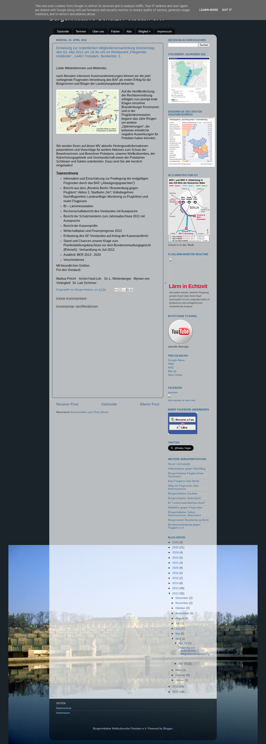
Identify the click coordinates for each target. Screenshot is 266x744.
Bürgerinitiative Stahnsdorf (184, 498)
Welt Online (175, 375)
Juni (178, 628)
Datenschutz (63, 708)
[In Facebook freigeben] (127, 290)
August (180, 618)
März (178, 670)
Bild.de (172, 371)
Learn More (208, 10)
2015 (175, 578)
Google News (176, 360)
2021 (175, 562)
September (182, 613)
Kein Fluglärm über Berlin (183, 481)
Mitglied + (144, 31)
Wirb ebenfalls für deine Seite (181, 400)
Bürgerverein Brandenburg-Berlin (188, 520)
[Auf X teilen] (124, 290)
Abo (129, 31)
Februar (180, 675)
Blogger (168, 728)
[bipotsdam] (169, 396)
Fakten (115, 31)
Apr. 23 (183, 643)
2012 (175, 593)
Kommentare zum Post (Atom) (89, 412)
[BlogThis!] (120, 290)
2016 (175, 573)
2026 (175, 542)
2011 (175, 686)
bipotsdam (173, 392)
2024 (175, 552)
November (182, 603)
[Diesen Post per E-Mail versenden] (116, 290)
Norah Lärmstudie (179, 464)
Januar (180, 680)
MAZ (171, 367)
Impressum (164, 31)
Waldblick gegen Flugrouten (185, 507)
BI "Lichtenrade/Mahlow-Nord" (186, 502)
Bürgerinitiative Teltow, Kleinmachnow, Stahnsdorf (184, 514)
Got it (227, 10)
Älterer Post (149, 404)
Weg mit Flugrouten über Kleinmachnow (183, 487)
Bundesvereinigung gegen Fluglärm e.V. (184, 526)
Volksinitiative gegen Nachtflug (186, 468)
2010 (175, 691)
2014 (175, 583)
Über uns (98, 31)
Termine (81, 31)
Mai (178, 633)
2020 (175, 567)
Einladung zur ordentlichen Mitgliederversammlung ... (194, 652)
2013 (175, 588)
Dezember (182, 597)
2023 (175, 557)
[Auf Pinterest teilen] (131, 290)
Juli (177, 623)
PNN (171, 363)
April (178, 638)
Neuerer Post (67, 404)
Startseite (63, 31)
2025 (175, 547)
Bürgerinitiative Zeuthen (182, 493)
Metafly (186, 299)
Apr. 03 (183, 663)
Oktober (180, 608)
